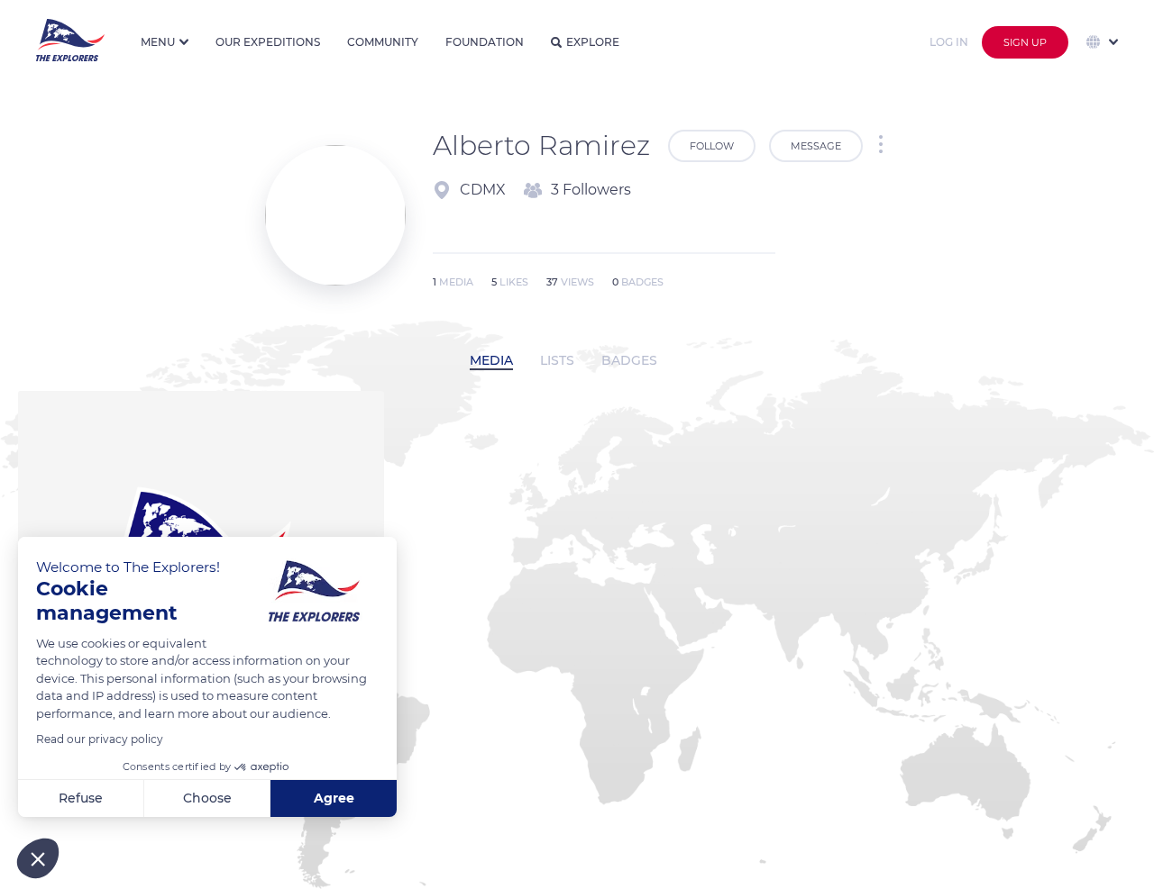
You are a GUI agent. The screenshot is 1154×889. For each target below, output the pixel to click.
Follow (712, 146)
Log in (949, 42)
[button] (38, 858)
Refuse (81, 798)
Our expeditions (267, 42)
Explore (592, 42)
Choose (207, 798)
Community (382, 42)
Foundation (484, 42)
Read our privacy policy (99, 739)
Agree (334, 798)
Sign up (1025, 42)
